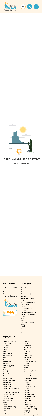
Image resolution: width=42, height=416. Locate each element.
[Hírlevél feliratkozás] (10, 313)
